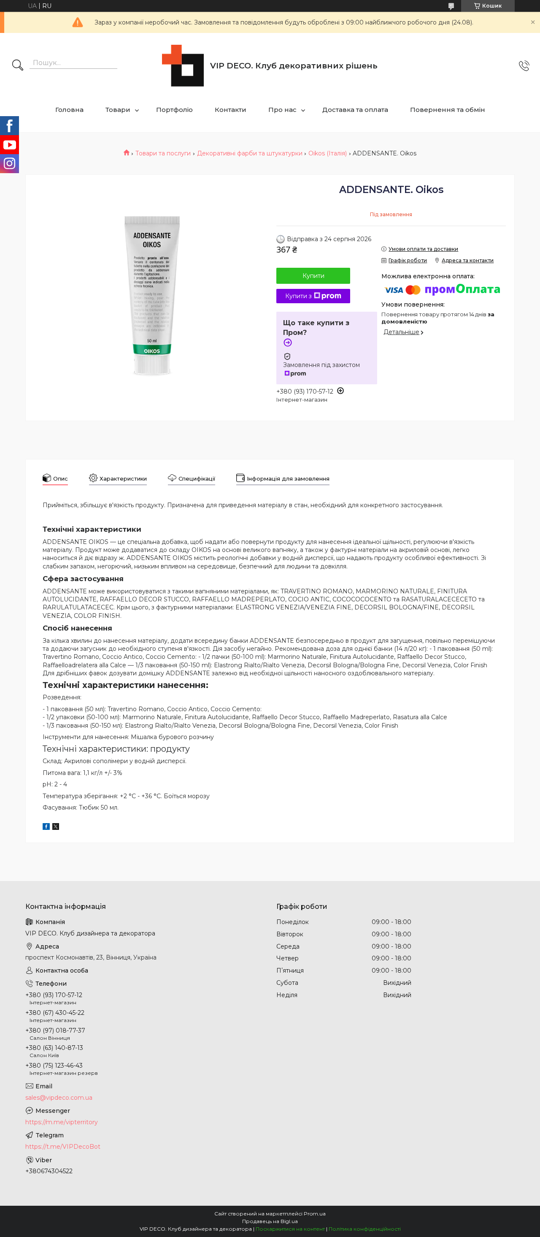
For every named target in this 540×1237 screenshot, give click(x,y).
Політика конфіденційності (365, 1229)
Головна (69, 110)
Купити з (298, 296)
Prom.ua (315, 1213)
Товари (117, 110)
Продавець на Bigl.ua (270, 1221)
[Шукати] (17, 66)
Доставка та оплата (355, 110)
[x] (55, 828)
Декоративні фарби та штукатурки (249, 153)
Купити (313, 276)
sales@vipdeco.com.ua (58, 1097)
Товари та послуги (163, 153)
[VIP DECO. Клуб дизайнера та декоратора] (183, 66)
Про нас (282, 110)
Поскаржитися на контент (290, 1229)
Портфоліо (174, 110)
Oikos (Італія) (327, 153)
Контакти (230, 110)
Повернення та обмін (447, 110)
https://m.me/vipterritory (61, 1122)
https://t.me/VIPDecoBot (62, 1146)
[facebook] (46, 828)
